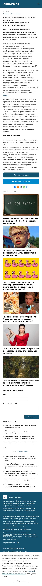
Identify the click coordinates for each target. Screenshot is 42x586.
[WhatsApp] (24, 187)
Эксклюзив (6, 14)
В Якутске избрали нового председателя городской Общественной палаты (19, 432)
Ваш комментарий (10, 403)
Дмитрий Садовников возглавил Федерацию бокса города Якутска (20, 426)
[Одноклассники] (18, 187)
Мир (12, 14)
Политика (17, 14)
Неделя (20, 452)
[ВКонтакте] (15, 187)
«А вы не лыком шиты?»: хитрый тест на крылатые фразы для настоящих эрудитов (21, 350)
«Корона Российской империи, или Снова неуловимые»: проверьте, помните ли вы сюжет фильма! (19, 318)
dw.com (6, 95)
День (14, 452)
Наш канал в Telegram (22, 181)
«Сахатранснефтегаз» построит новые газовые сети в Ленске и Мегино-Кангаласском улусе (21, 443)
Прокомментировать (21, 175)
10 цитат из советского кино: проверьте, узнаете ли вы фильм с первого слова (19, 252)
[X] (21, 187)
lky (17, 543)
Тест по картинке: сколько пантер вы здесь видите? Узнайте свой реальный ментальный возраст (21, 382)
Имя (4, 395)
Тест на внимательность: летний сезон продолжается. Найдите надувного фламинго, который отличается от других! (18, 285)
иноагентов (16, 532)
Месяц (26, 452)
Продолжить (21, 581)
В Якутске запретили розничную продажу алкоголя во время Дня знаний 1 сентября (19, 437)
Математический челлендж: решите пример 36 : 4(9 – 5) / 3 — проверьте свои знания (20, 220)
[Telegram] (27, 187)
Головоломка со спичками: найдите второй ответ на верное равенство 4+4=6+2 (20, 480)
